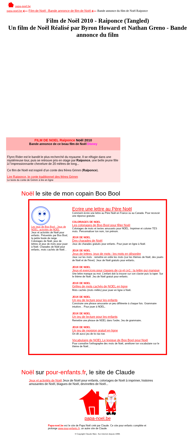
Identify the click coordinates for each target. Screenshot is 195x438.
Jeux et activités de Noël (45, 380)
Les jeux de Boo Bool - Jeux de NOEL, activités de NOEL (48, 228)
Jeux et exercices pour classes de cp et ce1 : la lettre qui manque (116, 270)
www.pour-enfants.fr (69, 428)
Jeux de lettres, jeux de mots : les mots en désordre (106, 253)
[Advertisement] (97, 51)
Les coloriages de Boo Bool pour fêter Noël (101, 225)
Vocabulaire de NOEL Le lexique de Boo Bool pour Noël (110, 340)
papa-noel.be (23, 6)
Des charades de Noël (87, 240)
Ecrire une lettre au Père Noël (102, 208)
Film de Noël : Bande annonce (60, 10)
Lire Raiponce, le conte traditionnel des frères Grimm (42, 176)
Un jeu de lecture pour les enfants (94, 300)
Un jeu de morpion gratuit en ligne (95, 330)
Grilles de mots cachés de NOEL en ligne (100, 286)
